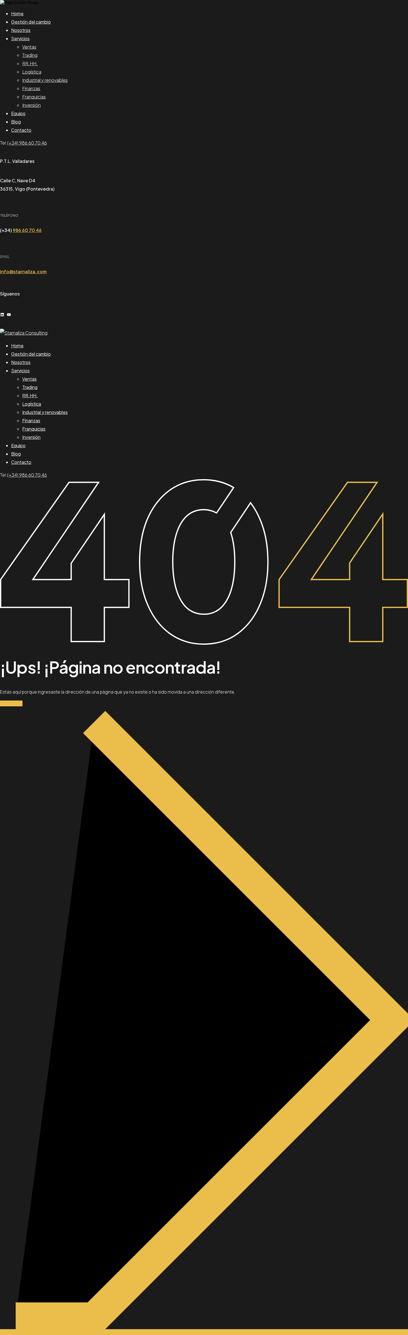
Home (17, 13)
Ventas (29, 47)
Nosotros (21, 30)
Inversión (31, 105)
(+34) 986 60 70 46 (27, 143)
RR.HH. (30, 63)
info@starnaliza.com (23, 271)
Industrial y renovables (45, 80)
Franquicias (34, 97)
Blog (16, 122)
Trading (29, 55)
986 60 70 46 (27, 230)
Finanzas (31, 88)
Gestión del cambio (31, 22)
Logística (31, 72)
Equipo (18, 113)
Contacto (21, 130)
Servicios (20, 38)
